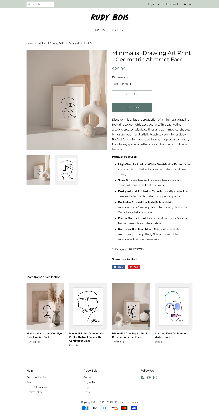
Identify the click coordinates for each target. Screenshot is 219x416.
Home (30, 43)
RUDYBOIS (108, 402)
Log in (151, 4)
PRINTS (100, 30)
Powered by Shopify (126, 402)
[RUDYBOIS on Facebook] (143, 378)
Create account (169, 4)
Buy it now (132, 107)
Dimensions (120, 77)
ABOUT (117, 30)
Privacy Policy (34, 392)
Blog (86, 387)
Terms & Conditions (37, 387)
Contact (87, 377)
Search (30, 382)
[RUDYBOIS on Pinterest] (149, 378)
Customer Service (36, 377)
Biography (89, 382)
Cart (190, 4)
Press (86, 392)
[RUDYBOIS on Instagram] (155, 378)
